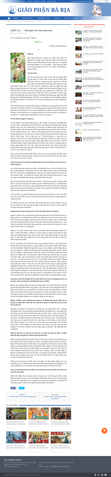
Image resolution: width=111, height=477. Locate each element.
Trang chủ (10, 1)
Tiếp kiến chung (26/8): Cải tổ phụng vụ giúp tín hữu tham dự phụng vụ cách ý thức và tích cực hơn (92, 139)
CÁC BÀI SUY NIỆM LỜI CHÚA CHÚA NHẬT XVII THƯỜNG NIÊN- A (60, 448)
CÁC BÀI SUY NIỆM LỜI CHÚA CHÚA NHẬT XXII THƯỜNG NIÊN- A (16, 424)
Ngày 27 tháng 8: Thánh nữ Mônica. (91, 129)
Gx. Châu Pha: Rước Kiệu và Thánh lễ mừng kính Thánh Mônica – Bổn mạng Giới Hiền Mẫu (92, 39)
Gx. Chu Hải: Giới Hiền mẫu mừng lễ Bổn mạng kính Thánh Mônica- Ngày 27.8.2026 (93, 115)
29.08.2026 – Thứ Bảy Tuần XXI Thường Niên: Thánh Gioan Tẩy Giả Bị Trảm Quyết (93, 47)
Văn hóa (84, 18)
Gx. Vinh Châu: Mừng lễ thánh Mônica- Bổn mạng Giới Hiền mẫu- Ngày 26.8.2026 (93, 78)
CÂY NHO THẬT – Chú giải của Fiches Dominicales (55, 397)
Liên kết (43, 1)
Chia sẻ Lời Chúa (27, 18)
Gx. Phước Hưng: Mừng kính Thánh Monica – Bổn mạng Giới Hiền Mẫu (91, 101)
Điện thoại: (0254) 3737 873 (11, 466)
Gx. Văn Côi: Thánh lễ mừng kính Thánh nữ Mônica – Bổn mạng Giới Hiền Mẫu (92, 31)
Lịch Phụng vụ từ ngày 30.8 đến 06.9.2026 (93, 53)
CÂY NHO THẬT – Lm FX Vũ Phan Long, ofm (22, 396)
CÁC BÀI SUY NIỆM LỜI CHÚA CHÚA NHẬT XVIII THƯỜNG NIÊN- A (38, 448)
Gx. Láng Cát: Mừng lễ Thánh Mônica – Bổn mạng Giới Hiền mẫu (92, 108)
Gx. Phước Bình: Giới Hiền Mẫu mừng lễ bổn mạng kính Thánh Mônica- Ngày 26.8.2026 (93, 71)
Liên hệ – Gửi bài (51, 1)
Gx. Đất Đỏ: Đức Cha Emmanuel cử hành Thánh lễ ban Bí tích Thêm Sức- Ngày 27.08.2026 (93, 63)
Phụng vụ (57, 18)
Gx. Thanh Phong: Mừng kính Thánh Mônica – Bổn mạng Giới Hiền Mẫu (91, 86)
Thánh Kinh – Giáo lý (44, 18)
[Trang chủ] (9, 18)
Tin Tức (15, 18)
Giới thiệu (17, 1)
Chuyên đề (36, 1)
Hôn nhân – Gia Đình (71, 18)
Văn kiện (29, 1)
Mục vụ (23, 1)
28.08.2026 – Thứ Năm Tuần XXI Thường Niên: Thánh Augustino (93, 93)
